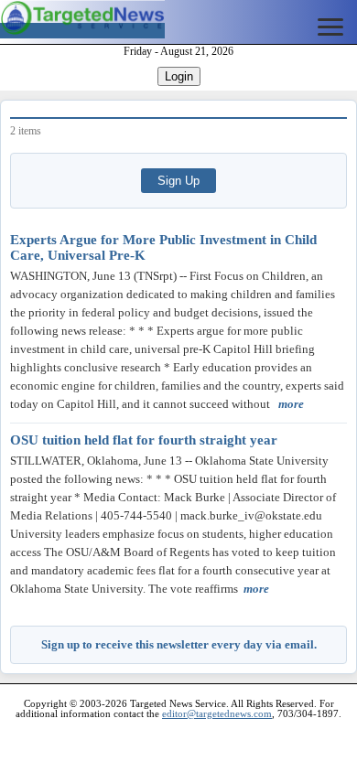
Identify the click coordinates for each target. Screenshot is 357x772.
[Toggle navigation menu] (330, 27)
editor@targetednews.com (217, 714)
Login (179, 76)
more (291, 404)
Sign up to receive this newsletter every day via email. (179, 644)
